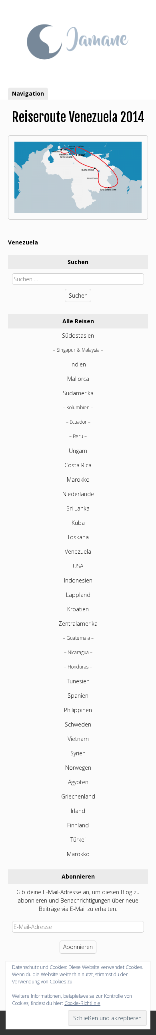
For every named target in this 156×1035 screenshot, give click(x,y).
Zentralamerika (78, 623)
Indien (78, 364)
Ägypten (78, 782)
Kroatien (78, 609)
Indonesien (78, 580)
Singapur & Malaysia (78, 349)
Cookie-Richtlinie (82, 1003)
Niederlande (78, 494)
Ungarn (78, 450)
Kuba (78, 523)
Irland (78, 811)
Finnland (78, 825)
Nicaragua (78, 652)
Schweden (78, 724)
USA (78, 566)
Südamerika (78, 393)
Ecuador (78, 421)
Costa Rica (78, 465)
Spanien (78, 695)
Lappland (78, 595)
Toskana (78, 537)
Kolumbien (78, 407)
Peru (78, 436)
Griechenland (78, 796)
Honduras (78, 666)
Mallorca (78, 378)
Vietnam (78, 739)
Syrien (78, 753)
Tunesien (78, 681)
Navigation (28, 93)
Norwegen (78, 767)
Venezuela (23, 242)
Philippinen (78, 710)
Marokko (78, 479)
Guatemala (78, 638)
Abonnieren (78, 947)
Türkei (78, 839)
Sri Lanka (78, 508)
